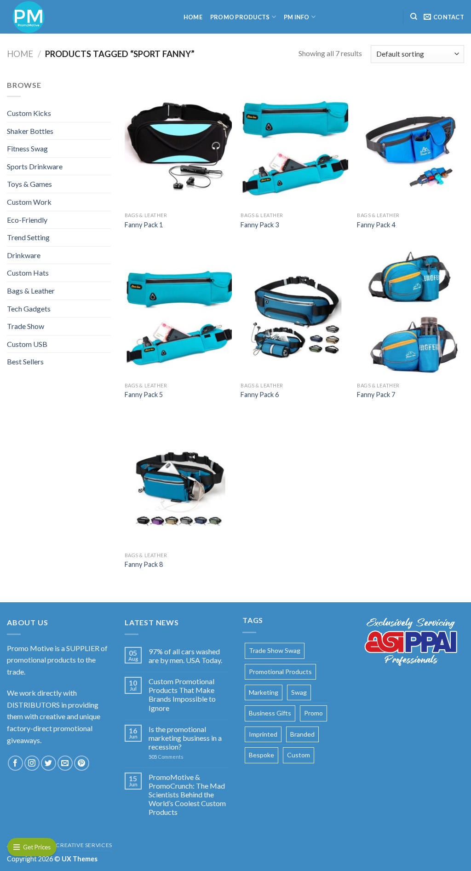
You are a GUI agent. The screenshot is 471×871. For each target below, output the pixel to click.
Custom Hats (28, 272)
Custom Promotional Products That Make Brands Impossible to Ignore (182, 694)
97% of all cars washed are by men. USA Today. (185, 655)
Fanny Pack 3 (260, 225)
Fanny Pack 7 (376, 394)
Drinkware (23, 255)
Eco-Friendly (27, 219)
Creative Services (84, 845)
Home (193, 17)
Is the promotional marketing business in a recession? (185, 738)
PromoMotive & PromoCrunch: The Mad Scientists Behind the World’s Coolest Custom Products (187, 795)
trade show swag (274, 650)
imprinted (263, 734)
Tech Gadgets (29, 308)
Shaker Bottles (30, 131)
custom (298, 755)
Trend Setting (28, 237)
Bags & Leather (31, 290)
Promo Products (240, 17)
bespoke (261, 755)
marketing (263, 692)
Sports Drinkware (35, 166)
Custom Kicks (29, 113)
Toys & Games (29, 183)
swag (299, 692)
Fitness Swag (27, 148)
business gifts (270, 713)
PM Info (297, 17)
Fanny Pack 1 (144, 225)
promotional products (280, 671)
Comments (166, 757)
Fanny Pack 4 (376, 225)
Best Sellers (25, 361)
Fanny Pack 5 (144, 394)
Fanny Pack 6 (260, 394)
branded (302, 734)
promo (313, 713)
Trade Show (25, 326)
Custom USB (27, 344)
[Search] (413, 16)
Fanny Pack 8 (144, 564)
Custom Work (29, 201)
